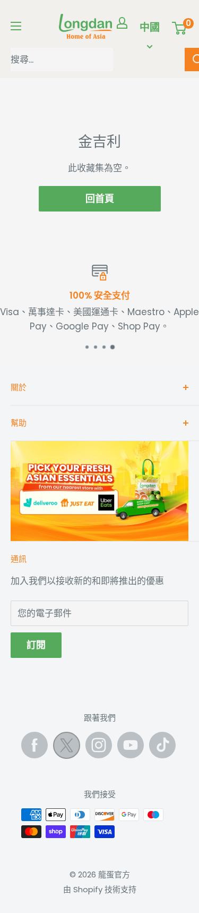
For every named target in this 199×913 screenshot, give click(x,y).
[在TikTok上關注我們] (162, 745)
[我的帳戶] (122, 23)
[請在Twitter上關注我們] (66, 748)
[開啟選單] (16, 26)
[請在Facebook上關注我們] (34, 745)
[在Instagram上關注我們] (98, 745)
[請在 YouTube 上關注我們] (130, 745)
